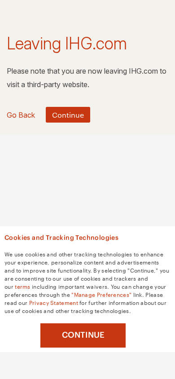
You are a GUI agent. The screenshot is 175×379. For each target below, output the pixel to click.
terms (23, 286)
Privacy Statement (53, 302)
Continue (83, 335)
